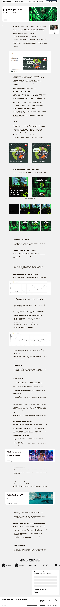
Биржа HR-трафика (40, 1)
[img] (54, 27)
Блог (30, 1)
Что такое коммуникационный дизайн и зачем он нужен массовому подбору (15, 453)
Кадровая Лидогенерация (42, 599)
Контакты (41, 601)
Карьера (34, 1)
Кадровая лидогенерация (22, 1)
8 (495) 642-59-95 (21, 599)
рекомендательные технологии (32, 605)
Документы (56, 599)
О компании (16, 1)
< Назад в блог (5, 25)
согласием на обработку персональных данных (42, 589)
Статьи (8, 460)
